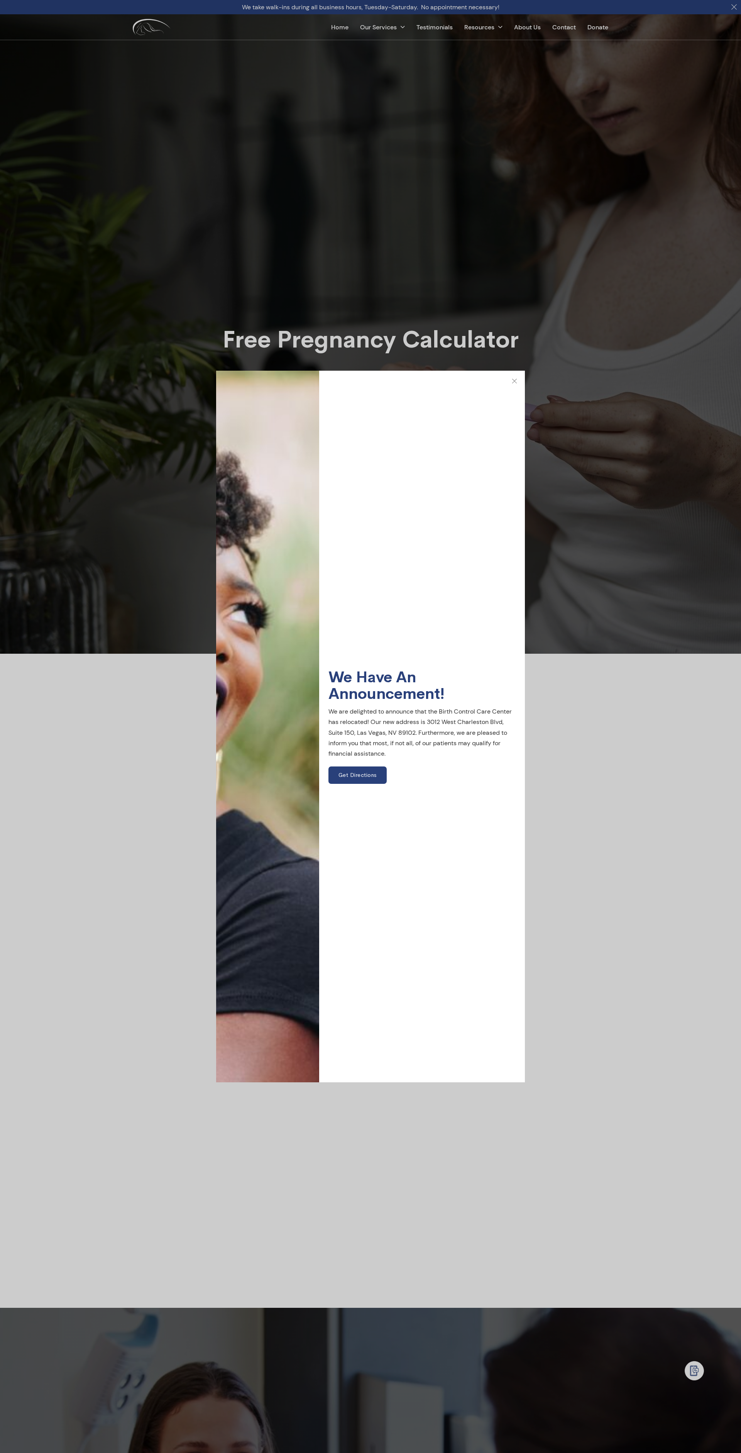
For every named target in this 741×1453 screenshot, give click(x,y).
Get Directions (357, 774)
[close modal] (514, 381)
